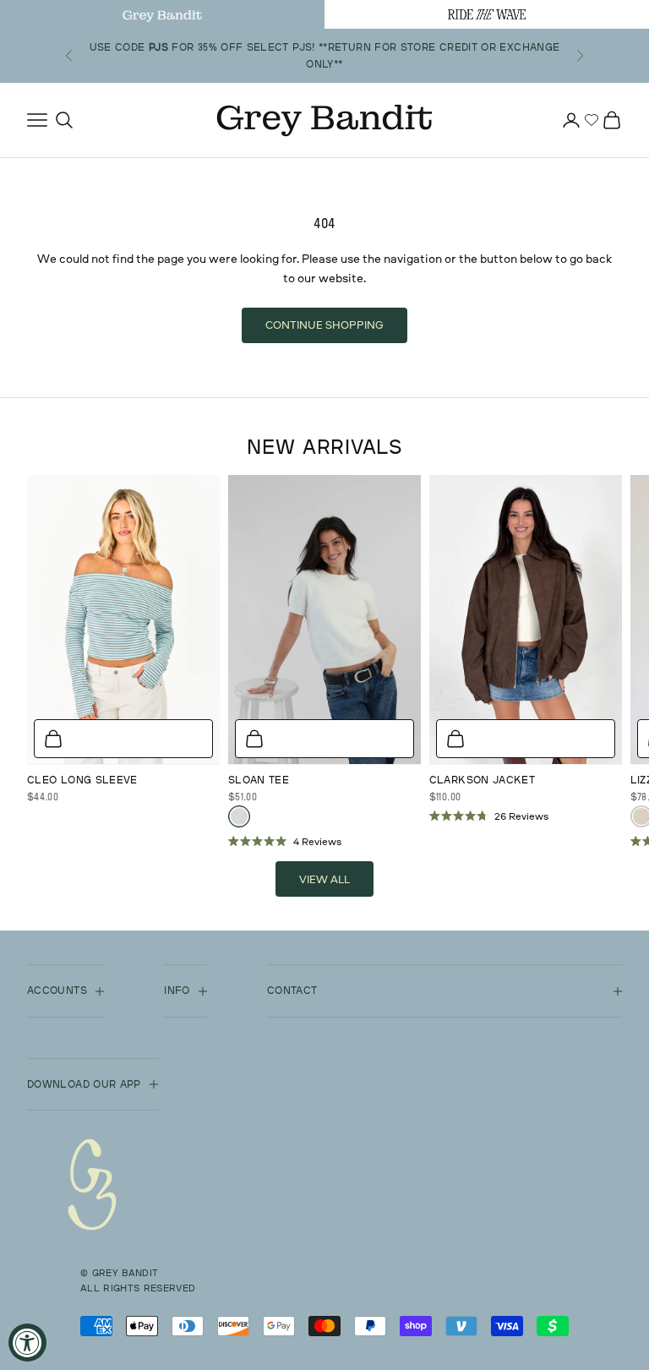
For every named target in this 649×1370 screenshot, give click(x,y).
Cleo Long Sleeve (82, 779)
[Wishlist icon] (591, 120)
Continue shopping (324, 324)
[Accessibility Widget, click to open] (27, 1343)
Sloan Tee (258, 779)
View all (324, 879)
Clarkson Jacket (482, 779)
